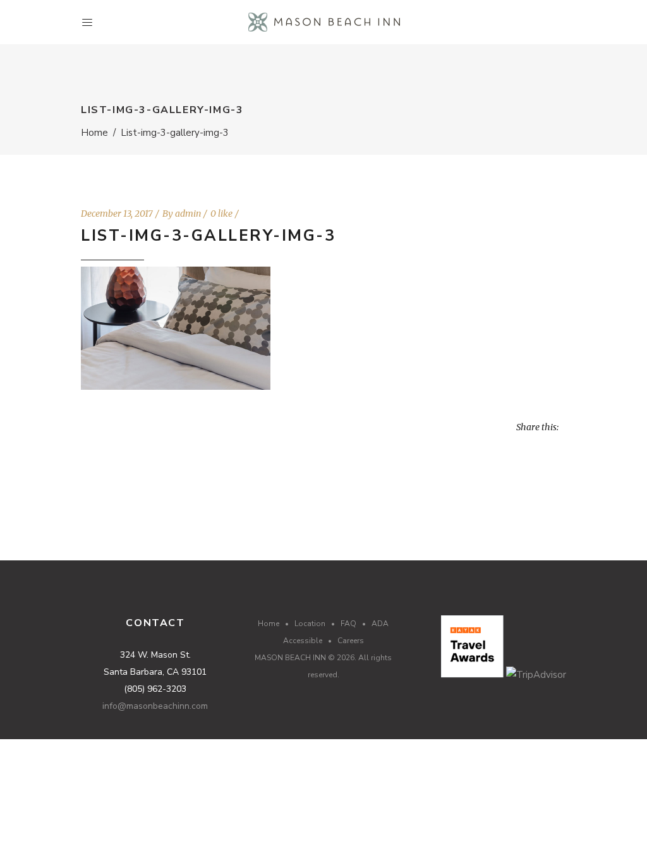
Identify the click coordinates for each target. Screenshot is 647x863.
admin (188, 213)
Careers (350, 641)
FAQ (348, 624)
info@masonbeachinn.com (155, 706)
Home (94, 132)
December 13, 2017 (117, 213)
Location (309, 624)
